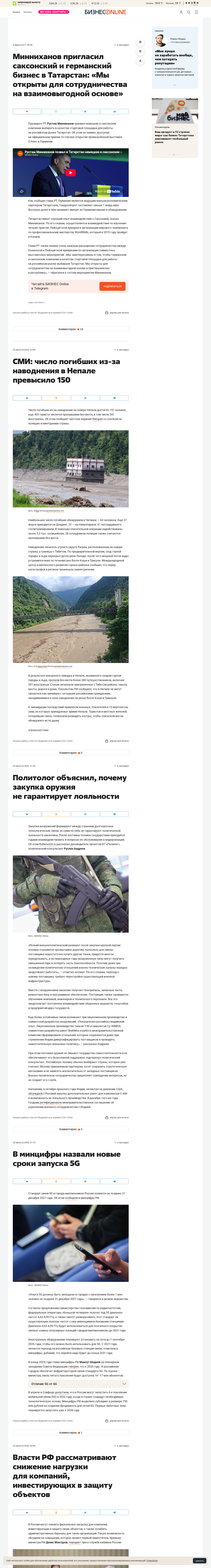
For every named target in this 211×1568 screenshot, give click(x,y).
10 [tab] (181, 154)
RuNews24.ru (47, 844)
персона (159, 31)
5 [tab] (173, 154)
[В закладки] (140, 52)
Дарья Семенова (179, 39)
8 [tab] (178, 154)
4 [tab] (172, 154)
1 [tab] (167, 154)
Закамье (27, 12)
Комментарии (71, 329)
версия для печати (119, 312)
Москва (170, 3)
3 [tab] (170, 154)
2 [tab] (169, 154)
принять (200, 1561)
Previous (156, 85)
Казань (149, 3)
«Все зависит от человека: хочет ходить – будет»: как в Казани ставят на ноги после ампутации (175, 137)
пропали (54, 680)
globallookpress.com (63, 666)
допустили (62, 1392)
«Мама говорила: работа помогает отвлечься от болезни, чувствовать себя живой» (175, 57)
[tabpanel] (175, 55)
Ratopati (97, 419)
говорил (73, 1366)
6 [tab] (175, 154)
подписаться (112, 286)
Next (194, 85)
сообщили (71, 1197)
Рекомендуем (162, 127)
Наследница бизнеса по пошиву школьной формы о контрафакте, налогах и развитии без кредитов (172, 71)
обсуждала (35, 1093)
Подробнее (152, 1560)
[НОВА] (53, 13)
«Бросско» (175, 42)
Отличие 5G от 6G (44, 1384)
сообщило (85, 689)
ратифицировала (51, 1102)
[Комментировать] (140, 42)
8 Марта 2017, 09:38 (22, 45)
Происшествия (38, 730)
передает (75, 1542)
